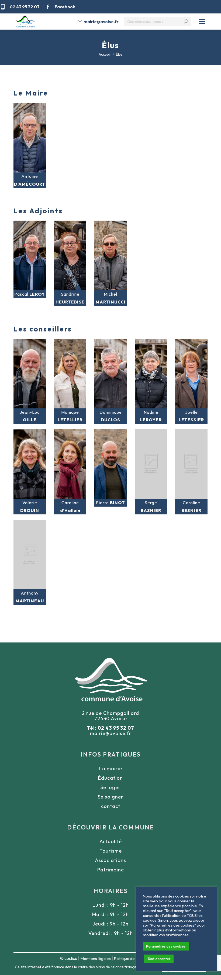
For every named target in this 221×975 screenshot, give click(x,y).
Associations (110, 860)
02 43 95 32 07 (25, 6)
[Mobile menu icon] (202, 21)
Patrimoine (110, 870)
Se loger (110, 787)
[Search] (186, 21)
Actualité (110, 841)
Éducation (110, 778)
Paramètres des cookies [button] (165, 946)
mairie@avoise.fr (101, 21)
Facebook (65, 6)
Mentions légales (95, 958)
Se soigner (110, 797)
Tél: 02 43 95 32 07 (110, 728)
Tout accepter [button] (158, 958)
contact (110, 806)
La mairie (110, 768)
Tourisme (110, 851)
